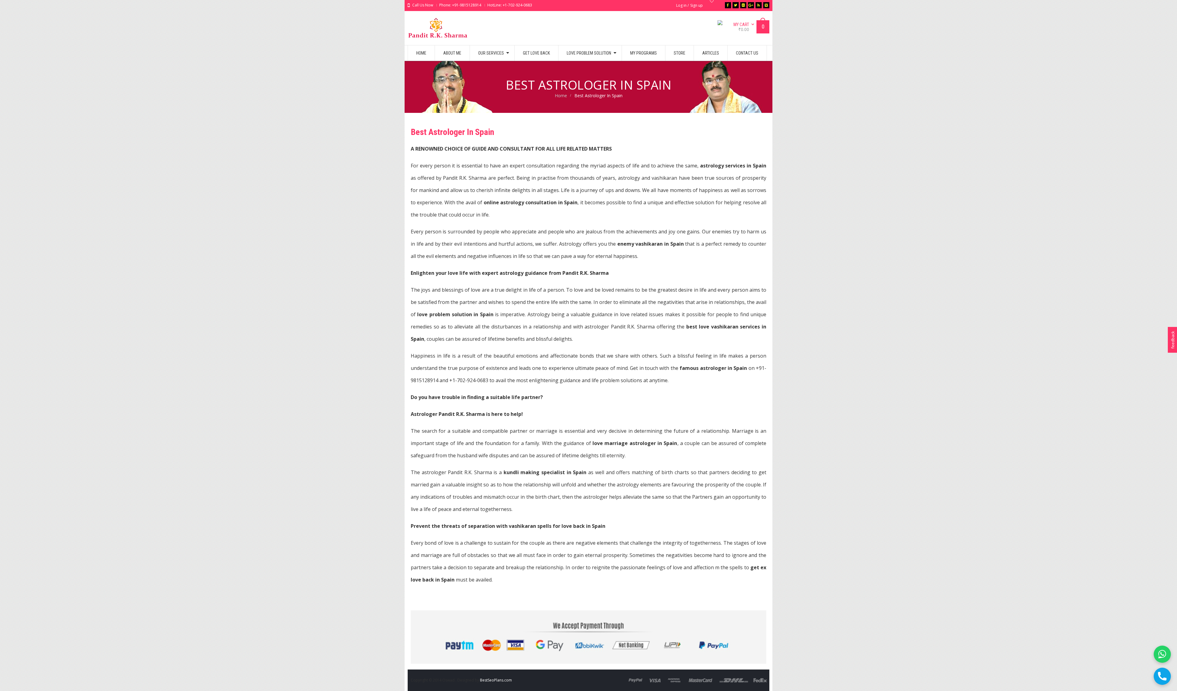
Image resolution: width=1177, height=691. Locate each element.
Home (561, 95)
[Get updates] (759, 5)
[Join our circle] (751, 5)
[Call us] (1162, 676)
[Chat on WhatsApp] (1162, 654)
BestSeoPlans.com (496, 680)
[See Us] (743, 5)
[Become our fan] (728, 5)
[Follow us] (736, 5)
